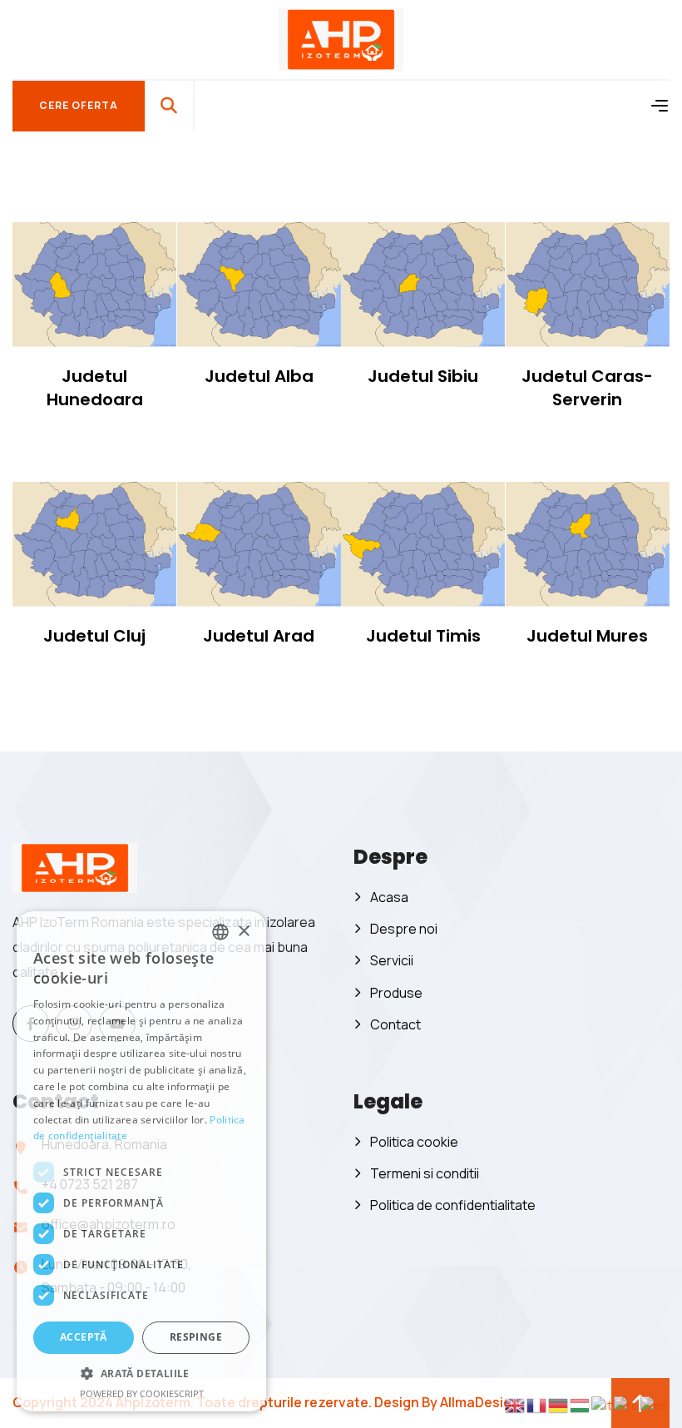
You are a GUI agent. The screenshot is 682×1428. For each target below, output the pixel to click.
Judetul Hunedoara (95, 387)
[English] (515, 1404)
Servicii (391, 960)
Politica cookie (414, 1142)
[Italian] (602, 1404)
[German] (559, 1404)
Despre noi (403, 929)
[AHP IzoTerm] (341, 38)
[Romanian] (627, 1404)
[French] (537, 1404)
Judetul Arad (258, 635)
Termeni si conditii (424, 1173)
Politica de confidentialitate (453, 1205)
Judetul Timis (423, 635)
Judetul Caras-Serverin (587, 387)
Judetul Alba (259, 376)
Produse (396, 993)
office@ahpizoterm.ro (108, 1224)
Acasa (389, 897)
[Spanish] (655, 1404)
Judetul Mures (587, 635)
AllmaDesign (480, 1402)
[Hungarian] (580, 1404)
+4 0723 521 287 (90, 1184)
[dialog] (27, 1400)
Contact (395, 1024)
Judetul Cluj (94, 635)
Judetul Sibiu (423, 376)
